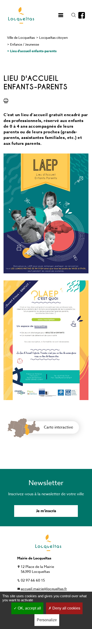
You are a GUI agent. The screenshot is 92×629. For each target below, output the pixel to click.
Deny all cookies (65, 608)
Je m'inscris (46, 511)
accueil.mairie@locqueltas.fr (44, 588)
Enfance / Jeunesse (24, 44)
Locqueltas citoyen (53, 37)
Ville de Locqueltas (21, 37)
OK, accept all (29, 608)
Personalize (47, 620)
